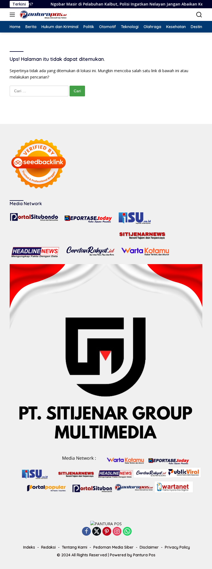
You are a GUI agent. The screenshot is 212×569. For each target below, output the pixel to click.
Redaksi (48, 547)
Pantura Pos (144, 554)
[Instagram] (117, 532)
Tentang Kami (74, 547)
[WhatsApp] (127, 532)
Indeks (29, 547)
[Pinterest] (106, 532)
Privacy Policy (177, 547)
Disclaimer (149, 547)
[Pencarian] (199, 14)
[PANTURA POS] (42, 14)
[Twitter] (96, 532)
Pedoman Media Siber (113, 547)
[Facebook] (86, 532)
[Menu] (13, 14)
